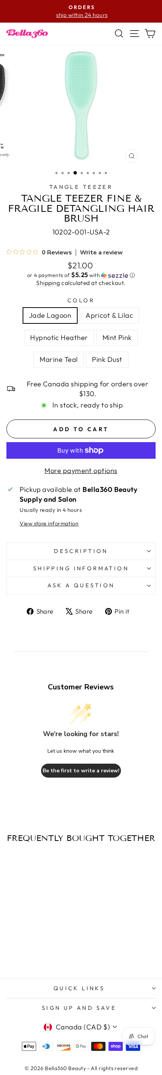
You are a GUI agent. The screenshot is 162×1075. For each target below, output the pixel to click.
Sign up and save (79, 1007)
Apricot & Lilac (109, 315)
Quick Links (79, 988)
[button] (81, 275)
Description (81, 550)
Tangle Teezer (81, 186)
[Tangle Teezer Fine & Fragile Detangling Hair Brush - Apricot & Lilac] (21, 953)
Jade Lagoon (50, 315)
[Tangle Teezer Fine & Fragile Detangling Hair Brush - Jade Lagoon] (13, 953)
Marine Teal (59, 359)
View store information (49, 523)
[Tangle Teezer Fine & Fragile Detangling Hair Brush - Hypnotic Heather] (30, 953)
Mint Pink (117, 337)
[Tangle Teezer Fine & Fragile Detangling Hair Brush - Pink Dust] (56, 953)
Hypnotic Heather (59, 337)
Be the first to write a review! (81, 770)
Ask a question (81, 585)
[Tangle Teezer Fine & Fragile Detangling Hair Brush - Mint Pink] (39, 953)
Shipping (48, 282)
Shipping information (81, 568)
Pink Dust (107, 359)
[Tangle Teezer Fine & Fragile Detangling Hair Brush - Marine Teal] (47, 953)
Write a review (101, 252)
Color (81, 300)
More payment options (80, 470)
